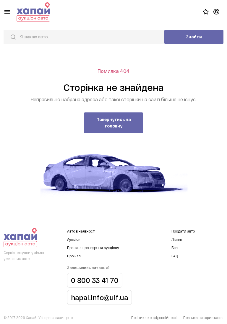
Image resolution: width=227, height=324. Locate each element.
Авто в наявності (81, 231)
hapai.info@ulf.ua (99, 297)
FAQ (174, 256)
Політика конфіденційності (154, 317)
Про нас (74, 256)
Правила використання (203, 317)
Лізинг (176, 239)
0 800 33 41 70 (95, 280)
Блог (175, 248)
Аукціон (73, 239)
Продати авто (183, 231)
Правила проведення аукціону (93, 248)
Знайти (194, 36)
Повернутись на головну (113, 122)
